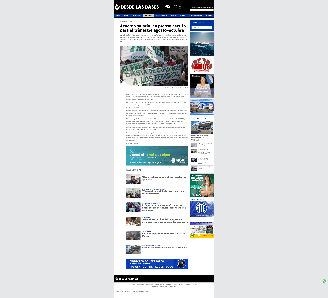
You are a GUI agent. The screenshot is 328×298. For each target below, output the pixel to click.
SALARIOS (172, 87)
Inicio (118, 15)
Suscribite (155, 286)
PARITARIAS (167, 87)
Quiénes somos (164, 286)
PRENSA (186, 87)
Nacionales (148, 15)
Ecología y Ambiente (195, 15)
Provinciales (137, 15)
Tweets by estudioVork (197, 199)
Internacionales (161, 15)
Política (126, 15)
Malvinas (209, 15)
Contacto (173, 286)
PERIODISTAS (177, 87)
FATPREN (182, 87)
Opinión (182, 15)
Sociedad (174, 15)
